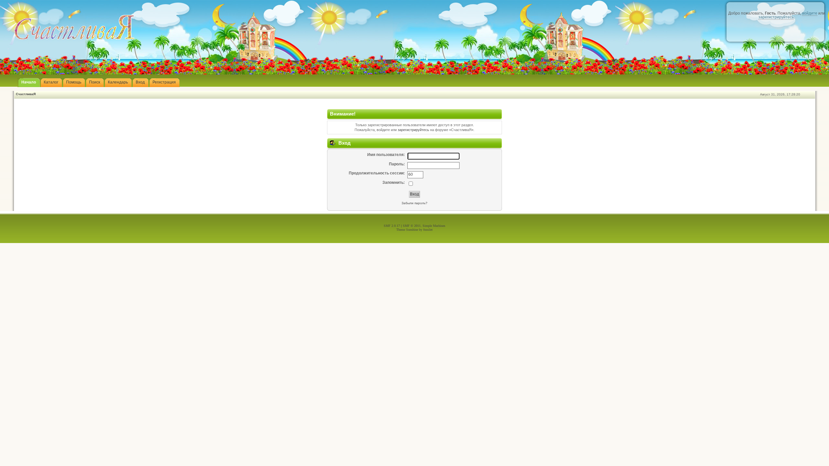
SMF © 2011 (412, 225)
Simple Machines (434, 225)
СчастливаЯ (26, 94)
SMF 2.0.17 (392, 225)
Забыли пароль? (414, 203)
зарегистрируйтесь (776, 17)
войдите (809, 13)
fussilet (428, 229)
